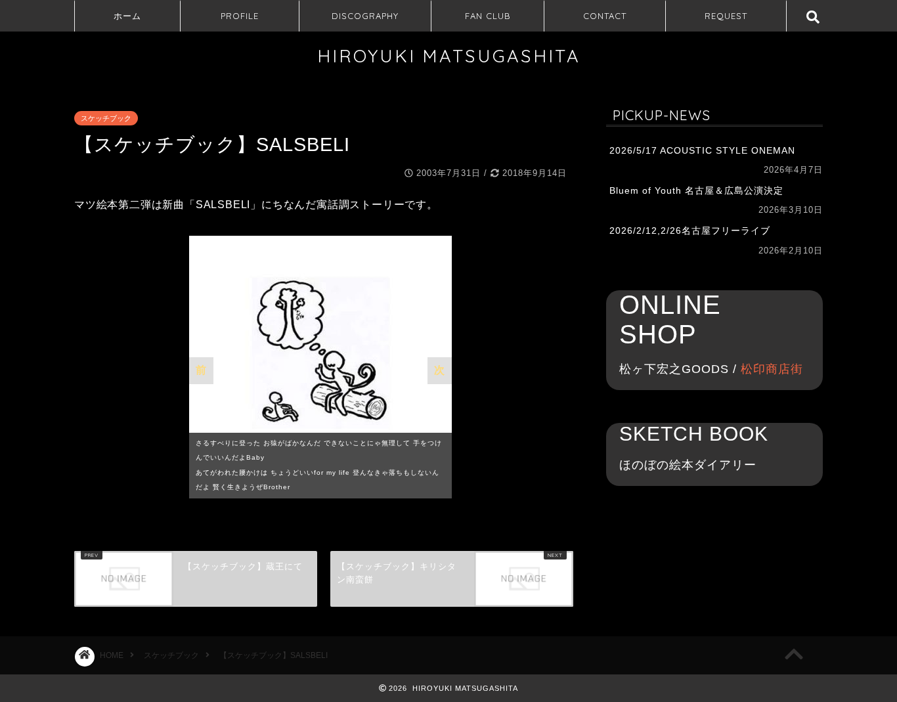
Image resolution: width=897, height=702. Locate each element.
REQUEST (726, 16)
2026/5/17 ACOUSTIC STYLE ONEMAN (702, 151)
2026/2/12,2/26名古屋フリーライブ (689, 231)
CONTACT (604, 16)
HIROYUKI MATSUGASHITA (448, 56)
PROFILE (240, 16)
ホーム (127, 16)
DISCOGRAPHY (365, 16)
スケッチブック (106, 118)
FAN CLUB (488, 16)
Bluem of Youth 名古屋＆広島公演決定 (696, 191)
